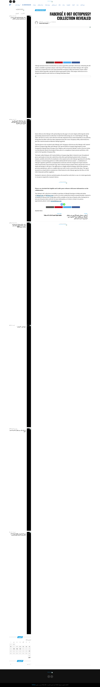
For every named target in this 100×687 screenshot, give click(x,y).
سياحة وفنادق (40, 5)
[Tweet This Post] (67, 62)
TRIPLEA (34, 684)
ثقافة (60, 5)
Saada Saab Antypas (43, 23)
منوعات (34, 5)
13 (20, 649)
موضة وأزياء (47, 5)
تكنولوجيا (68, 5)
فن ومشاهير (54, 5)
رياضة (63, 5)
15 (13, 649)
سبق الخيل (82, 5)
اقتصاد (73, 5)
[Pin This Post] (59, 62)
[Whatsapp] (64, 204)
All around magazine (26, 5)
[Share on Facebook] (76, 62)
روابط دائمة (17, 5)
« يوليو (29, 657)
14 (16, 649)
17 (29, 651)
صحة (78, 5)
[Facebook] (62, 204)
